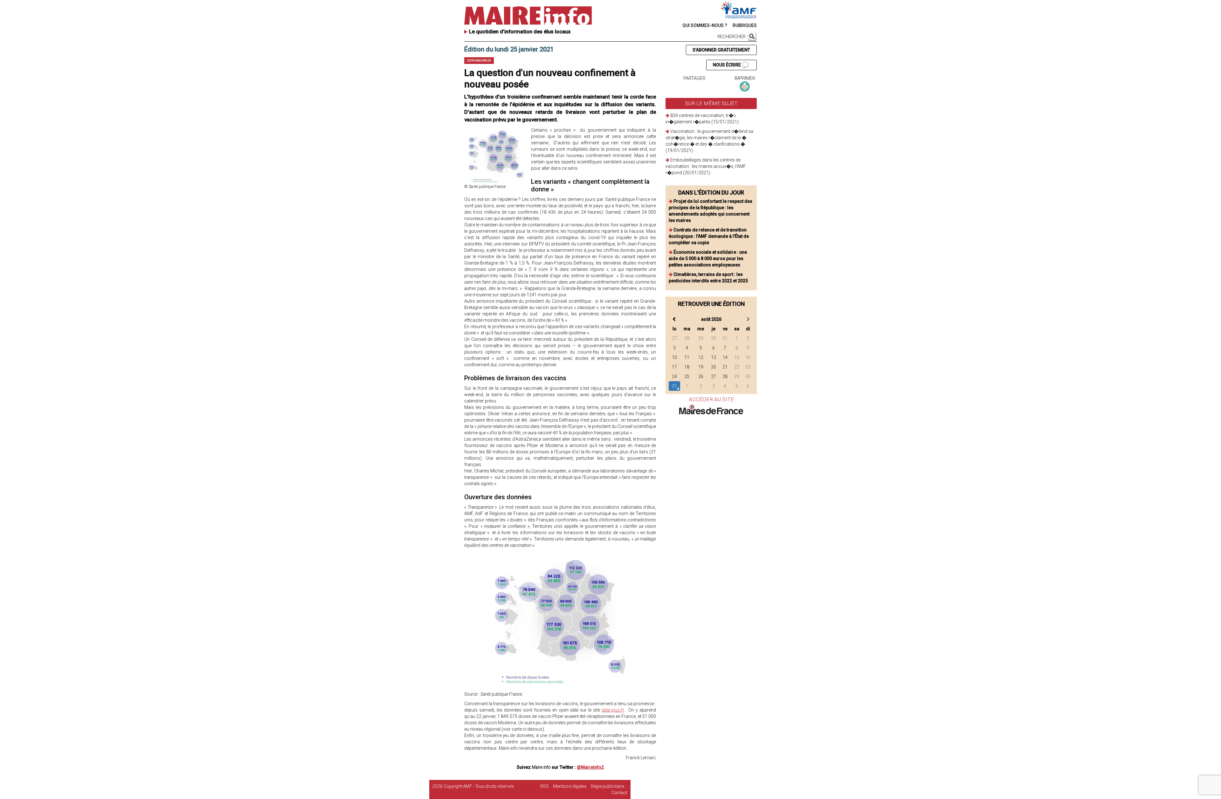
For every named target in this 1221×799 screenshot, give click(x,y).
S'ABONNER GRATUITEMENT (721, 49)
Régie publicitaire (607, 786)
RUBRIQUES (745, 25)
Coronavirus (479, 61)
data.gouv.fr (613, 710)
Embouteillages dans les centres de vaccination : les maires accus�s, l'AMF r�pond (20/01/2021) (706, 166)
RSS (544, 786)
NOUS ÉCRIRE (727, 64)
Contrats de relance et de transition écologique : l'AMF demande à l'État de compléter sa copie (709, 236)
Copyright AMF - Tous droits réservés (479, 786)
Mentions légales (570, 786)
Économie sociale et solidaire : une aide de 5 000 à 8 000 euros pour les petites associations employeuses (708, 258)
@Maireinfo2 (590, 767)
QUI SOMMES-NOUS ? (704, 25)
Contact (619, 792)
